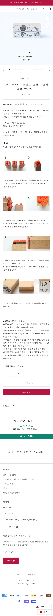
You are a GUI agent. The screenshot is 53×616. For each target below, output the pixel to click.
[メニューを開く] (3, 9)
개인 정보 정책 (9, 475)
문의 (5, 488)
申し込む (11, 561)
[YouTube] (17, 526)
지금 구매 (26, 392)
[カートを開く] (49, 9)
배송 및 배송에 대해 (11, 492)
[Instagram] (10, 526)
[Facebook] (4, 526)
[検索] (44, 9)
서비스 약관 (8, 483)
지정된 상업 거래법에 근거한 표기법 (18, 479)
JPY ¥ (19, 574)
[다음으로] (49, 70)
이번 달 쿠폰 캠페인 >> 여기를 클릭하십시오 (26, 3)
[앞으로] (3, 70)
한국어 (30, 574)
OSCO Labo (26, 78)
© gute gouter (26, 580)
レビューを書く (26, 436)
